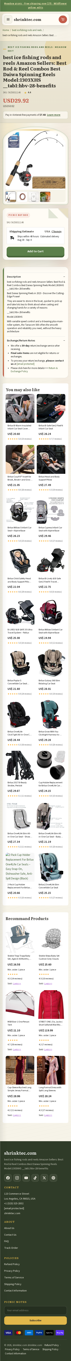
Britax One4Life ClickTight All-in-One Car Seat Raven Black (20, 733)
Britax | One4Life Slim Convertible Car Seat (49, 886)
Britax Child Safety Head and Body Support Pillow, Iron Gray (19, 580)
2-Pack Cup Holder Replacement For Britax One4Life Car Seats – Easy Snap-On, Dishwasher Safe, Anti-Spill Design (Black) (20, 886)
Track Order (11, 1248)
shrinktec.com (27, 19)
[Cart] (63, 19)
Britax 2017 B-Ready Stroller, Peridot (17, 784)
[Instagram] (17, 1178)
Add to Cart (35, 251)
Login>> (17, 983)
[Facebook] (8, 1178)
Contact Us (10, 1235)
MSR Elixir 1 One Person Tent (18, 1023)
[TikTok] (35, 1178)
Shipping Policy (12, 1284)
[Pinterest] (53, 1178)
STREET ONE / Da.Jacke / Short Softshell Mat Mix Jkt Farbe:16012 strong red (51, 1023)
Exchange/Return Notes (21, 340)
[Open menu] (8, 19)
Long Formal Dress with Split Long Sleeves (50, 1089)
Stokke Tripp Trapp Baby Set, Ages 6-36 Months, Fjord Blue (19, 957)
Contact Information (15, 1291)
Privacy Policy (12, 1271)
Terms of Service (14, 1277)
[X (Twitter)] (44, 1178)
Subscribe (35, 1320)
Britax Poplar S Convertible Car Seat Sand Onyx (17, 682)
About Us (9, 1228)
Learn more (53, 115)
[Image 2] (22, 196)
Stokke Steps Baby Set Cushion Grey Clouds (49, 957)
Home (6, 30)
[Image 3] (33, 196)
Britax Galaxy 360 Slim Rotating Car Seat (49, 682)
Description (14, 277)
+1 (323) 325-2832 (13, 1203)
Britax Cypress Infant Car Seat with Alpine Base (50, 529)
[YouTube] (26, 1178)
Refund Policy (12, 1264)
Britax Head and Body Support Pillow (49, 478)
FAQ (6, 1241)
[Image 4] (45, 196)
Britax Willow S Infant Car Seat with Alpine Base (50, 631)
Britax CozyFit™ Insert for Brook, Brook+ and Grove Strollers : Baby (19, 478)
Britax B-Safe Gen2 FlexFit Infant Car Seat (51, 427)
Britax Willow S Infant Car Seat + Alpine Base (19, 529)
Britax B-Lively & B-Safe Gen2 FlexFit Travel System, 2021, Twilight (50, 580)
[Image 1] (10, 196)
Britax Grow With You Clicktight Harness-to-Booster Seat (49, 733)
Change (56, 231)
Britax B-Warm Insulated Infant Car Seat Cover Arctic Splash (19, 427)
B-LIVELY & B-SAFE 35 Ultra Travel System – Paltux (20, 631)
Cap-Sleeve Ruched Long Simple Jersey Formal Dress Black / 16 (19, 1089)
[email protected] (25, 364)
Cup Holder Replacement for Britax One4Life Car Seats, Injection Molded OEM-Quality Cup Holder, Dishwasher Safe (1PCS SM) (51, 784)
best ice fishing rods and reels (27, 30)
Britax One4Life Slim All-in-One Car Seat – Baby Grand (50, 835)
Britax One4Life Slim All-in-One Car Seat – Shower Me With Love (20, 835)
